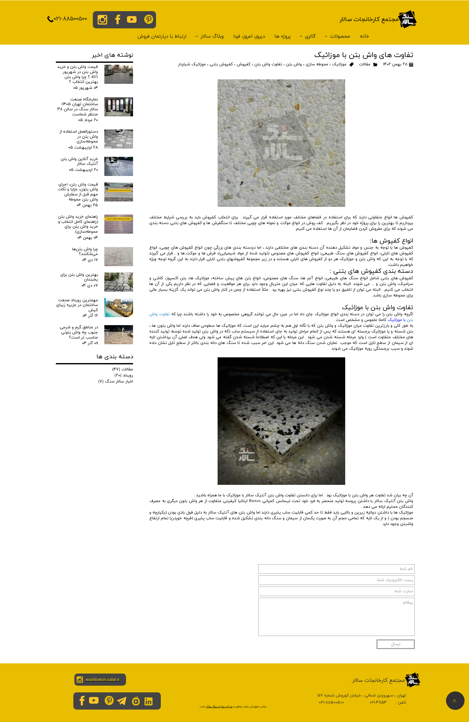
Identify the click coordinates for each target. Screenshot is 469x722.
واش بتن (294, 64)
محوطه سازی (317, 64)
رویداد (124, 375)
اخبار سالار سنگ (115, 381)
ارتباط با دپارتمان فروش (162, 36)
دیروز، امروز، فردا (249, 36)
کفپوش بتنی (221, 64)
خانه (364, 36)
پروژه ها (282, 36)
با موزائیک (397, 320)
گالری (310, 36)
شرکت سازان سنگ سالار (219, 706)
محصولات (340, 36)
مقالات (364, 64)
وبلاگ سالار (212, 36)
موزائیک (339, 64)
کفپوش (243, 64)
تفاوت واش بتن (268, 64)
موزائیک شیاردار (192, 64)
